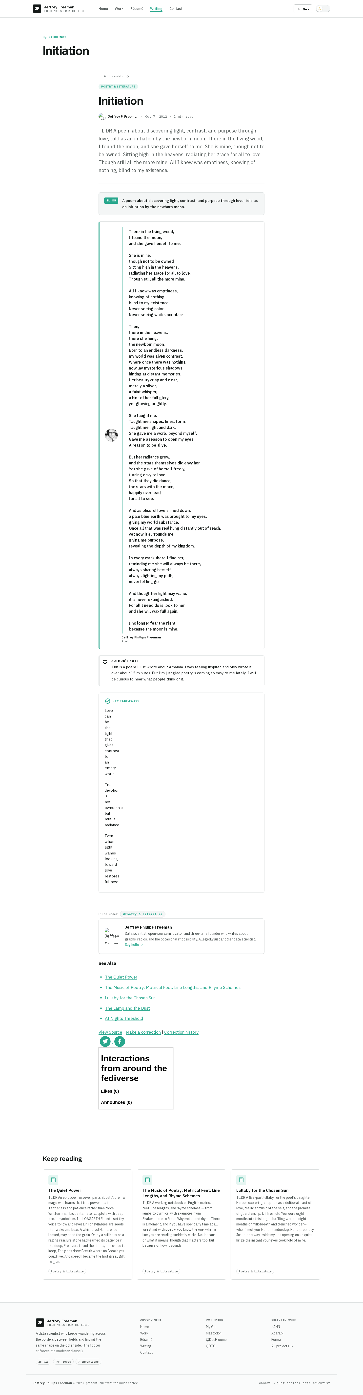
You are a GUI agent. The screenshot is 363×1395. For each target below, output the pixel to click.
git (303, 8)
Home (103, 8)
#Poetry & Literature (142, 914)
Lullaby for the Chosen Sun (130, 998)
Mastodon (214, 1333)
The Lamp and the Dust (127, 1008)
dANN (275, 1327)
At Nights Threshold (124, 1018)
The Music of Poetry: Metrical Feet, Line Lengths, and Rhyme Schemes (173, 987)
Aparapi (277, 1333)
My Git (211, 1327)
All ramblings (114, 76)
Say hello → (134, 944)
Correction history (181, 1032)
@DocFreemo (216, 1339)
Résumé (136, 8)
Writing (156, 8)
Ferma (276, 1339)
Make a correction (143, 1032)
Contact (175, 8)
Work (119, 8)
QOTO (211, 1346)
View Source (110, 1032)
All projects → (282, 1346)
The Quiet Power (121, 977)
